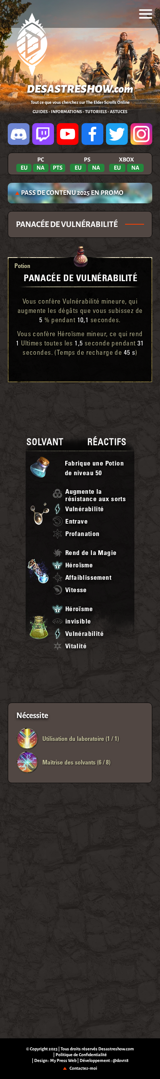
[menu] (145, 14)
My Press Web (63, 1060)
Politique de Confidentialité (81, 1054)
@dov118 (121, 1060)
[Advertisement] (80, 407)
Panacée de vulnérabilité (80, 277)
